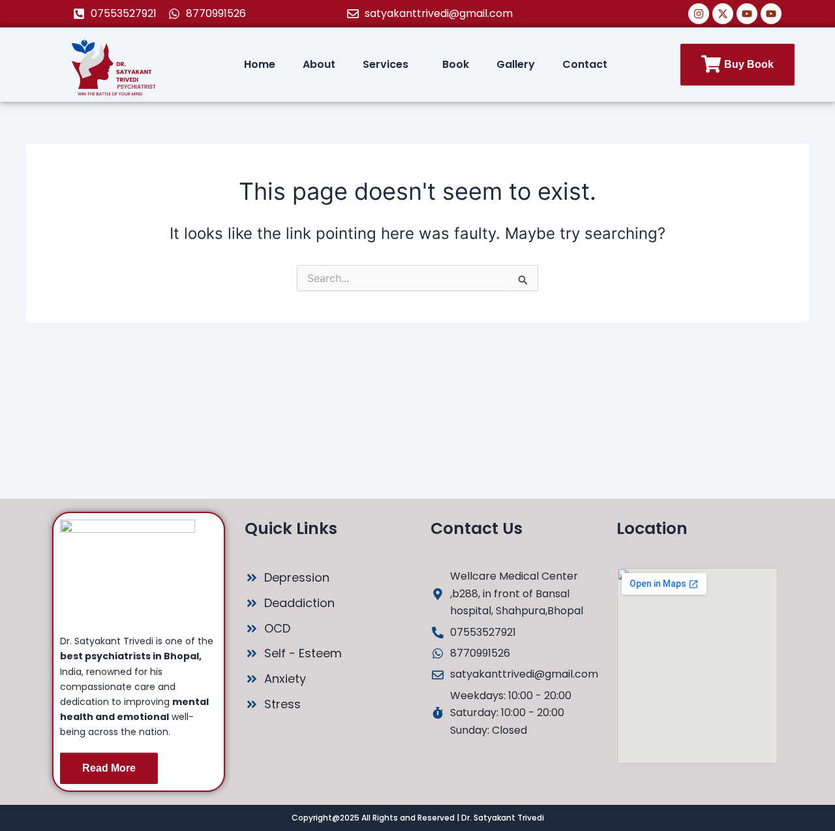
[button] (389, 65)
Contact (584, 64)
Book (455, 64)
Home (259, 64)
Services (385, 64)
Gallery (515, 64)
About (319, 64)
